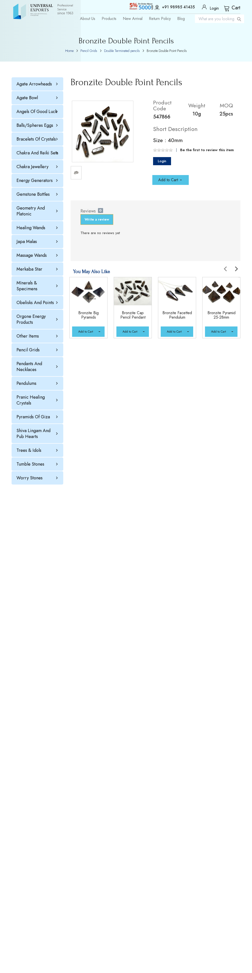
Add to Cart (85, 331)
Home (69, 50)
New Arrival (132, 19)
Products (109, 19)
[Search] (239, 19)
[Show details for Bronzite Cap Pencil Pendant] (133, 291)
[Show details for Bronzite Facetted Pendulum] (177, 291)
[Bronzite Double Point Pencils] (102, 131)
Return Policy (160, 19)
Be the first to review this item (207, 150)
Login (162, 161)
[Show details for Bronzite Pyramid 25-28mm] (221, 291)
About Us (87, 19)
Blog (181, 19)
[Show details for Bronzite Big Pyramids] (88, 291)
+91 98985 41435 (178, 7)
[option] (89, 314)
